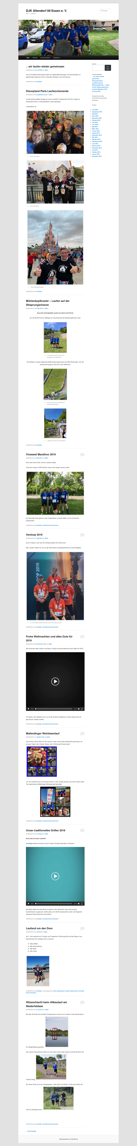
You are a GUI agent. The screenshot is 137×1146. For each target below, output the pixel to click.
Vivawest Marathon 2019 (41, 454)
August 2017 (96, 133)
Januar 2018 (96, 131)
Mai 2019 (95, 114)
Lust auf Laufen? (45, 58)
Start (27, 58)
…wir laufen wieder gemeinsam (45, 66)
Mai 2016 (95, 137)
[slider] (53, 708)
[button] (55, 682)
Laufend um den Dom (39, 928)
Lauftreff (67, 991)
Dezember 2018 (97, 118)
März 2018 (95, 129)
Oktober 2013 (96, 152)
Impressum (56, 58)
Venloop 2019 (34, 534)
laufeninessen (61, 991)
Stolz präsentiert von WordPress (68, 1139)
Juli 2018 (95, 122)
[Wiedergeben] (29, 709)
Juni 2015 (95, 144)
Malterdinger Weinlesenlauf (42, 733)
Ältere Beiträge (31, 1131)
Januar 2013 (96, 154)
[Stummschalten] (79, 709)
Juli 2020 (95, 110)
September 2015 (97, 141)
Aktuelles (39, 81)
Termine (35, 58)
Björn (46, 70)
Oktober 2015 (96, 139)
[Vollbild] (82, 709)
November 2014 (97, 148)
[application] (55, 681)
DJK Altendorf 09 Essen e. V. (46, 10)
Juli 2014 (95, 150)
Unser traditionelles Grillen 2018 (45, 830)
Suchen (94, 64)
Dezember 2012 (97, 156)
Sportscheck (74, 991)
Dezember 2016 (97, 135)
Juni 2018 (95, 124)
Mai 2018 (95, 127)
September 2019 (97, 112)
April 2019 (95, 116)
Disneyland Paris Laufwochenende (47, 91)
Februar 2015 (96, 146)
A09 (55, 991)
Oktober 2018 (96, 120)
